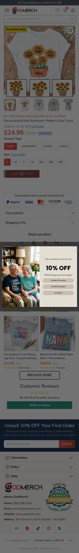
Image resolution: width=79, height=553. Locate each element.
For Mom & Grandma (58, 280)
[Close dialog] (74, 249)
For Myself (58, 293)
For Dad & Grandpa (58, 286)
